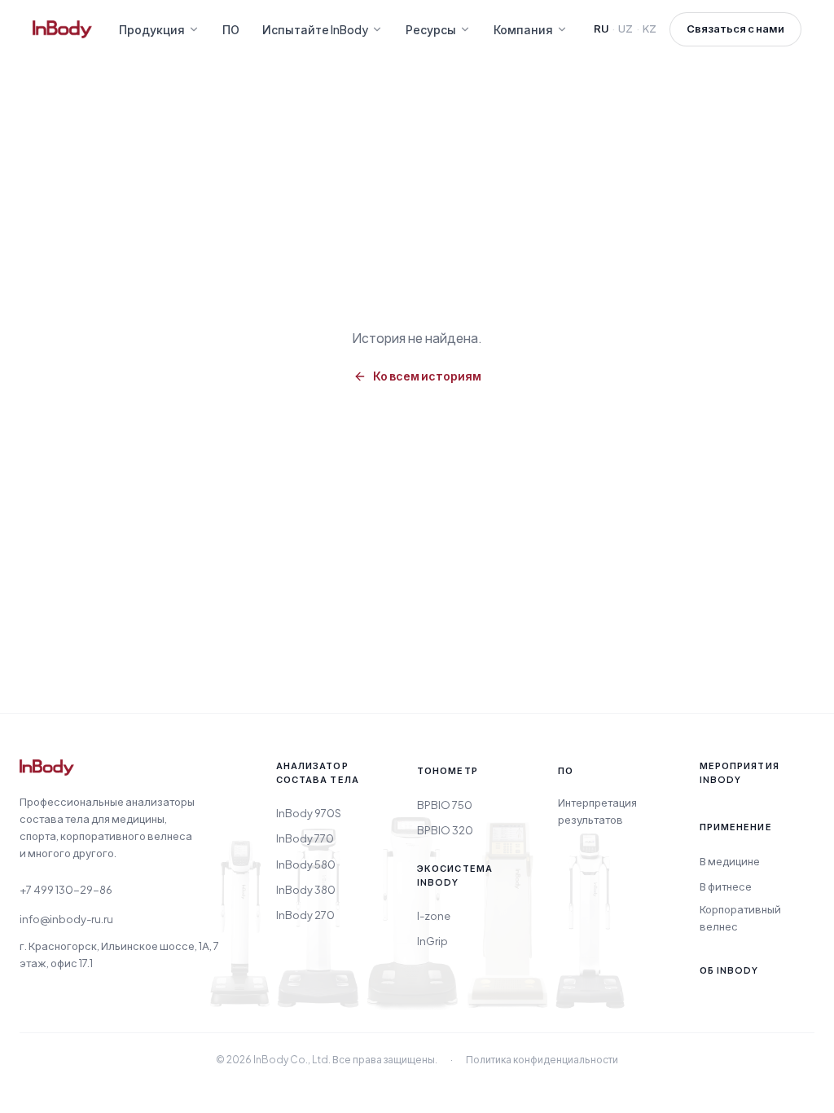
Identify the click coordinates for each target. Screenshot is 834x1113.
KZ (649, 28)
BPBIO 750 (444, 805)
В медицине (730, 861)
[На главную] (47, 774)
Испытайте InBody (315, 29)
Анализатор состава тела (317, 772)
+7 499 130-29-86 (66, 889)
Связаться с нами (735, 28)
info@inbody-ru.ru (66, 919)
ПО (230, 29)
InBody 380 (306, 889)
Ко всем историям (427, 375)
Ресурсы (431, 29)
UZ (625, 28)
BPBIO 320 (445, 830)
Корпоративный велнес (740, 918)
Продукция (152, 29)
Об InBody (729, 970)
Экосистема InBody (455, 875)
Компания (523, 29)
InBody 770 (305, 838)
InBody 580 (306, 864)
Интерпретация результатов (597, 811)
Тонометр (447, 770)
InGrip (432, 941)
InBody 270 (305, 915)
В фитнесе (726, 886)
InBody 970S (308, 813)
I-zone (433, 915)
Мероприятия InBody (739, 772)
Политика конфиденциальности (542, 1060)
